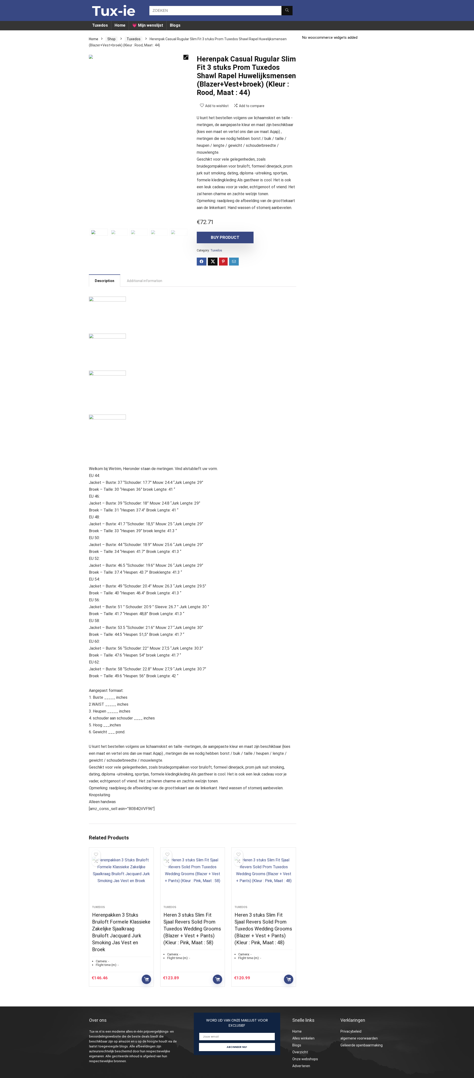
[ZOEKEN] (287, 10)
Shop (111, 39)
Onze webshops (305, 1059)
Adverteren (301, 1066)
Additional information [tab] (144, 281)
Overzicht (300, 1052)
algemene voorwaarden (359, 1038)
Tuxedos (100, 25)
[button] (185, 57)
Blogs (175, 25)
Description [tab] (104, 281)
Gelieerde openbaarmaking (361, 1045)
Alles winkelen (303, 1038)
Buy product (225, 237)
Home (120, 25)
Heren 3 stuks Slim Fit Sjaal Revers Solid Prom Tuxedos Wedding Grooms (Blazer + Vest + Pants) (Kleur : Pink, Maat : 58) (192, 929)
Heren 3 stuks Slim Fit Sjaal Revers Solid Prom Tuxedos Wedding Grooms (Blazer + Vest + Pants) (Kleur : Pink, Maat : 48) (263, 929)
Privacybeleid (350, 1031)
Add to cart (146, 979)
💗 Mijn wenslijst (147, 25)
